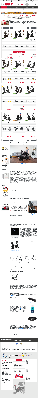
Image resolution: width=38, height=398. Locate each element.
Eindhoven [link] (3, 381)
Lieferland (28, 0)
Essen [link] (2, 368)
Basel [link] (2, 364)
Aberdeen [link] (3, 374)
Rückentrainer (28, 376)
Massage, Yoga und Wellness (27, 7)
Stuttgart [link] (11, 371)
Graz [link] (2, 377)
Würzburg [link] (6, 372)
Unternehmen (3, 0)
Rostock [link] (3, 371)
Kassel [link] (10, 369)
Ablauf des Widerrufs (20, 367)
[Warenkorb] (36, 4)
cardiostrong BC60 (23, 163)
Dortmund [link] (3, 367)
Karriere (9, 0)
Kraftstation (27, 364)
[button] (35, 28)
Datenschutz (20, 363)
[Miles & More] (33, 354)
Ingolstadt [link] (5, 369)
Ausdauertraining (4, 6)
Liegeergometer (28, 370)
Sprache (31, 0)
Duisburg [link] (10, 367)
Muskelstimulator (28, 378)
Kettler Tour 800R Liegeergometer (7, 122)
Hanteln (27, 368)
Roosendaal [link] (5, 381)
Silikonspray (19, 308)
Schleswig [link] (8, 371)
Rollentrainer (27, 372)
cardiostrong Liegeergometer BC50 (7, 69)
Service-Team (21, 328)
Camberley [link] (10, 374)
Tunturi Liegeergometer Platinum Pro (31, 122)
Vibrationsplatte (28, 379)
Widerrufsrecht (21, 365)
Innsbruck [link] (4, 377)
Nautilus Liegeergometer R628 (19, 122)
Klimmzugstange (28, 377)
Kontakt (11, 0)
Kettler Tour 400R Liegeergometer (31, 69)
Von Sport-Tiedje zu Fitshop (5, 348)
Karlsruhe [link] (8, 369)
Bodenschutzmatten (13, 298)
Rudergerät (27, 363)
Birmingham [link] (7, 374)
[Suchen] (22, 4)
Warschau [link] (3, 388)
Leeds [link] (5, 374)
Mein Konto (34, 0)
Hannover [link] (3, 369)
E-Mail (29, 328)
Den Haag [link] (9, 380)
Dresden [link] (5, 367)
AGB (14, 363)
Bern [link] (3, 364)
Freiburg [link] (7, 368)
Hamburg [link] (9, 368)
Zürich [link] (8, 364)
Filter (11, 140)
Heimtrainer (27, 371)
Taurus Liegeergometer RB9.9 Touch (30, 40)
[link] (3, 148)
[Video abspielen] (5, 23)
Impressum (6, 0)
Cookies (15, 364)
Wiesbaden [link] (3, 372)
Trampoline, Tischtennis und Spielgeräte (18, 7)
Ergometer (27, 361)
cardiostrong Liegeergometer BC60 (19, 69)
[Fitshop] (7, 4)
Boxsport (27, 369)
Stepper (27, 373)
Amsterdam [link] (3, 380)
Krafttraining (10, 6)
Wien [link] (2, 378)
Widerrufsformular (16, 366)
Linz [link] (8, 377)
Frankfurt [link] (4, 368)
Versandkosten (16, 365)
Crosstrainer (27, 360)
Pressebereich (21, 370)
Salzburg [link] (11, 377)
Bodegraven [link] (6, 380)
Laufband (27, 362)
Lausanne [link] (6, 364)
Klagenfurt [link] (7, 377)
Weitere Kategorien (34, 7)
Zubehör (11, 295)
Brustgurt (20, 225)
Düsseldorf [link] (7, 367)
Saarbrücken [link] (5, 371)
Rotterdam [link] (8, 381)
